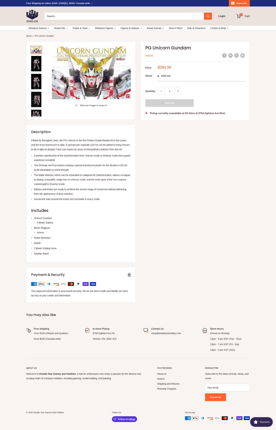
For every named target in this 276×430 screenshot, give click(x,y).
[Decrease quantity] (161, 91)
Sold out (169, 102)
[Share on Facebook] (224, 55)
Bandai (149, 56)
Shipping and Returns (168, 383)
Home (29, 36)
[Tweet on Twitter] (236, 55)
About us (161, 373)
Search (161, 378)
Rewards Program (166, 388)
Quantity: (150, 91)
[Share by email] (242, 55)
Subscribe (241, 3)
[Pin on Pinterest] (230, 55)
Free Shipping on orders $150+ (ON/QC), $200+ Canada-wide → (59, 3)
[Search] (208, 16)
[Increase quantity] (178, 91)
